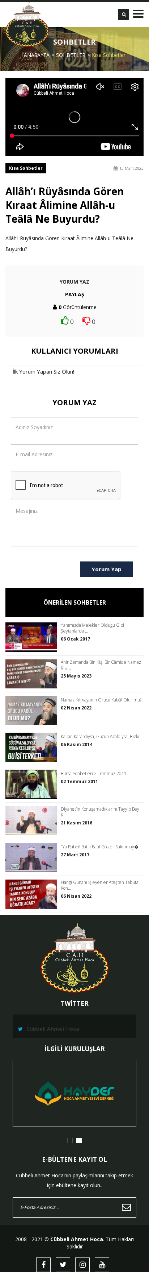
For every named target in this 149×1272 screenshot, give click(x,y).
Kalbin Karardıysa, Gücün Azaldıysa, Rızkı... (101, 737)
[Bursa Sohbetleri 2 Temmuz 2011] (33, 784)
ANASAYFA (37, 55)
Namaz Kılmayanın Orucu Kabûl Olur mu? (101, 700)
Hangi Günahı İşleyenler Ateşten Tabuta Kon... (100, 885)
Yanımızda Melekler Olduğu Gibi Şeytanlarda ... (92, 628)
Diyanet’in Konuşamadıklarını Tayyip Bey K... (100, 812)
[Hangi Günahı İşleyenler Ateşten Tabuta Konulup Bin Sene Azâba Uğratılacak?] (33, 894)
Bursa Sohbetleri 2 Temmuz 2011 (94, 774)
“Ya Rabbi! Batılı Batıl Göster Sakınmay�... (101, 847)
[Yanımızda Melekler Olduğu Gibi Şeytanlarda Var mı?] (33, 636)
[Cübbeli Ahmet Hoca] (27, 24)
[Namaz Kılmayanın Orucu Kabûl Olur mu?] (33, 710)
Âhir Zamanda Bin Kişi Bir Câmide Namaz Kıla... (101, 665)
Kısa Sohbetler (108, 55)
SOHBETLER (70, 55)
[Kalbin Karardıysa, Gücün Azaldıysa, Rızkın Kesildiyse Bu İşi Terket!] (33, 747)
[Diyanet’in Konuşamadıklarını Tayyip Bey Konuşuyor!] (33, 820)
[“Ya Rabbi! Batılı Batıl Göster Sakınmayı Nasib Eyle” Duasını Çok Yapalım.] (33, 857)
